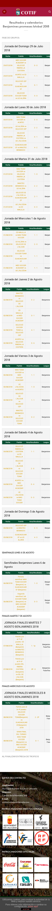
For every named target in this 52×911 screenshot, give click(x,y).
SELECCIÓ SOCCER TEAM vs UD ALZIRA (21, 95)
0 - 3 (35, 207)
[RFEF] (41, 837)
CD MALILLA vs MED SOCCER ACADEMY (19, 315)
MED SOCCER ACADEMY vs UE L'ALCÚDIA (20, 268)
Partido (21, 56)
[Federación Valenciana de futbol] (25, 837)
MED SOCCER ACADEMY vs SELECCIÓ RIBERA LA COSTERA (21, 65)
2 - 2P (37, 717)
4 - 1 (32, 330)
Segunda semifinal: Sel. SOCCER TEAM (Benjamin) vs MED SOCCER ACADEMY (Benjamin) (21, 601)
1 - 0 (35, 174)
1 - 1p (33, 646)
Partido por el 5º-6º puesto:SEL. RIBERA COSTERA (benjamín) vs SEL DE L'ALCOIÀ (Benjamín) (19, 669)
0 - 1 (35, 85)
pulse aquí (33, 906)
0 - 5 (32, 497)
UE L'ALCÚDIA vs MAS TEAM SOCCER (19, 497)
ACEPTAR (26, 909)
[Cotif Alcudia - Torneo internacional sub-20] (26, 11)
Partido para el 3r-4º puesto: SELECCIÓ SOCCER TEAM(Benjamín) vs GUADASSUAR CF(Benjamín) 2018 (21, 717)
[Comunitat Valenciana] (10, 837)
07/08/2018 (7, 646)
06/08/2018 (7, 583)
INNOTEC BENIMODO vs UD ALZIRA (20, 185)
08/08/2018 (7, 717)
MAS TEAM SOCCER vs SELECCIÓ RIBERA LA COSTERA (21, 174)
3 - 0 (35, 120)
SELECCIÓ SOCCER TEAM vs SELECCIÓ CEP (19, 330)
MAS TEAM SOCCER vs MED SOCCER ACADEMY (19, 375)
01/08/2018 (7, 235)
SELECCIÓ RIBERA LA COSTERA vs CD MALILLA (19, 451)
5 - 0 (35, 96)
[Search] (50, 11)
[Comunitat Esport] (41, 821)
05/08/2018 (7, 528)
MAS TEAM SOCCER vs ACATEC (21, 119)
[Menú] (4, 12)
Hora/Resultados (35, 56)
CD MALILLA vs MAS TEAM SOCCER (20, 235)
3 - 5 (35, 528)
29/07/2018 (7, 65)
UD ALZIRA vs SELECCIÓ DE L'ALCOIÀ (20, 244)
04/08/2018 (7, 452)
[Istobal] (41, 864)
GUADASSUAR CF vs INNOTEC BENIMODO (21, 147)
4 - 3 (35, 537)
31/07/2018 (7, 174)
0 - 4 (32, 484)
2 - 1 (35, 196)
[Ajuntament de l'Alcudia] (10, 821)
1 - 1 (35, 76)
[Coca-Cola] (10, 864)
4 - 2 (35, 147)
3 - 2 (32, 300)
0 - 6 (32, 343)
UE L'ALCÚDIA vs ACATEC (19, 387)
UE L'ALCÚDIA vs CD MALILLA (20, 207)
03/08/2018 (7, 375)
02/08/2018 (7, 300)
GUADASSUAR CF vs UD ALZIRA (21, 537)
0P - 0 (33, 669)
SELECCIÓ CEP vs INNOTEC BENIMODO (20, 528)
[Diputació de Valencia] (25, 821)
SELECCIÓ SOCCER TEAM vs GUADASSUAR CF (21, 256)
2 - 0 (35, 244)
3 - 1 (35, 137)
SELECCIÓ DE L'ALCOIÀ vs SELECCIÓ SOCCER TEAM (19, 468)
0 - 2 (32, 417)
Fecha (8, 56)
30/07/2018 (7, 120)
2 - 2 (35, 128)
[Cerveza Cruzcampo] (25, 864)
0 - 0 (35, 65)
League (46, 442)
